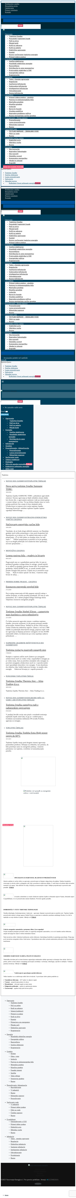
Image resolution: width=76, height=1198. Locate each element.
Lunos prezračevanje (17, 122)
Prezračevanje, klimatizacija (17, 1085)
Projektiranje (15, 1155)
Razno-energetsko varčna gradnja (22, 116)
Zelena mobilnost (12, 459)
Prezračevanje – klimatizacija (17, 448)
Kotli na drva (15, 1017)
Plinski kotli (13, 43)
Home (6, 1195)
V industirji (15, 1090)
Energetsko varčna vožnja (14, 138)
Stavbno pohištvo (16, 111)
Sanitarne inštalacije (17, 84)
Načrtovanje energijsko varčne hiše (23, 524)
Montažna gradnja (16, 102)
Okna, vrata (15, 1056)
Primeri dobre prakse (17, 57)
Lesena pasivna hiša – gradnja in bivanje (25, 555)
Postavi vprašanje (11, 10)
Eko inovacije (14, 149)
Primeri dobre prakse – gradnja (21, 97)
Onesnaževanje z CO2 (19, 1122)
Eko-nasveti (13, 154)
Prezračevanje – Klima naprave (16, 118)
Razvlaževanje (16, 1087)
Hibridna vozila (15, 142)
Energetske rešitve (16, 73)
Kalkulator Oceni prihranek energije (25, 183)
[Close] (2, 28)
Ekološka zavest (15, 156)
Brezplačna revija (11, 6)
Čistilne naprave (16, 1113)
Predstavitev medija (12, 4)
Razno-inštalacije (16, 93)
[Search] (2, 23)
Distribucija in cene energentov (21, 68)
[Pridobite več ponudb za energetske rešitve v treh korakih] (38, 805)
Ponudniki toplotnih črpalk (19, 38)
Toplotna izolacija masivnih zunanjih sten (26, 650)
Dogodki (12, 163)
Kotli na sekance (15, 45)
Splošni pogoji (40, 1169)
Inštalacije (8, 77)
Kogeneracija (15, 1031)
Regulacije (13, 81)
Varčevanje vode (11, 129)
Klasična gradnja (15, 104)
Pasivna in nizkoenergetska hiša (22, 1062)
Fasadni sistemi (16, 1070)
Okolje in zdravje (15, 160)
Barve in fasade (15, 109)
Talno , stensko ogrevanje (20, 1139)
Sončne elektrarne (16, 61)
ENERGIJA (9, 59)
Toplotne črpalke (15, 36)
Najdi (20, 25)
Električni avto (15, 140)
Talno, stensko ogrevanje (19, 79)
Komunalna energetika (18, 158)
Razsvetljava (14, 66)
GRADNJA (9, 95)
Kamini (12, 52)
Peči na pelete (15, 425)
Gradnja (9, 446)
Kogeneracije (14, 75)
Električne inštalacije (18, 1144)
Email (3, 411)
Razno (11, 127)
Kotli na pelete (15, 48)
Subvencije (9, 179)
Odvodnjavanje (15, 91)
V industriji (15, 1104)
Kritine (13, 1054)
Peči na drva (14, 41)
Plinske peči (15, 1025)
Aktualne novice (11, 181)
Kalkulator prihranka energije (17, 466)
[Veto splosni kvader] (38, 771)
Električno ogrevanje (17, 50)
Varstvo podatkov (40, 1171)
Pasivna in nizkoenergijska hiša (21, 100)
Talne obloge (15, 1076)
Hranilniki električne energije (20, 63)
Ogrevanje (8, 34)
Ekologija (8, 147)
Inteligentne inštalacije (18, 88)
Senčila (13, 1073)
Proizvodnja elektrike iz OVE (20, 70)
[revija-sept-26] (38, 845)
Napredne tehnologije (17, 151)
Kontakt (8, 12)
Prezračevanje (14, 120)
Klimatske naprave (16, 124)
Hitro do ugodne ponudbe (19, 464)
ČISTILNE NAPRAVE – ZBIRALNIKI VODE (24, 131)
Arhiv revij (10, 469)
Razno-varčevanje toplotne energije (23, 54)
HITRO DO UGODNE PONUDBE (13, 167)
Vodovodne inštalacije (18, 86)
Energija (9, 430)
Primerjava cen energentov (20, 1022)
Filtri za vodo (14, 133)
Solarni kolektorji (17, 1011)
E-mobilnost (11, 1119)
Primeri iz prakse (17, 1014)
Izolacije (12, 106)
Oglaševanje (9, 8)
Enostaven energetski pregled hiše (22, 586)
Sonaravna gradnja (17, 1079)
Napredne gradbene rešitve (20, 113)
